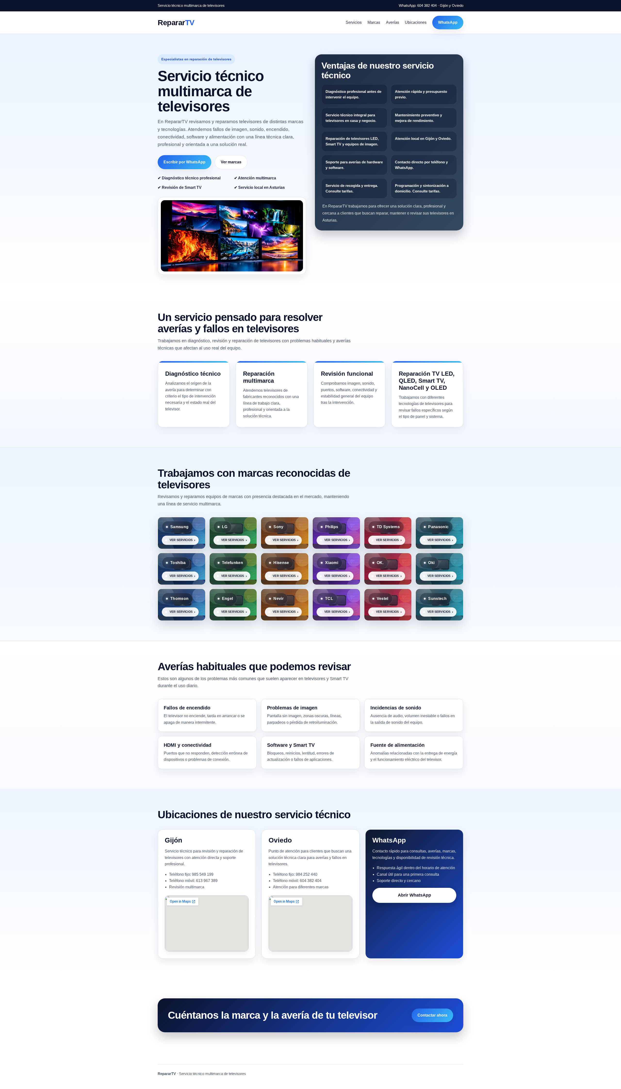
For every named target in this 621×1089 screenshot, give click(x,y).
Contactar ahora (432, 1015)
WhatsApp (448, 22)
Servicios (354, 22)
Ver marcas (231, 162)
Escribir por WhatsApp (184, 162)
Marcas (374, 22)
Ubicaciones (415, 22)
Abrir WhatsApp (414, 895)
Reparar (176, 22)
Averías (392, 22)
